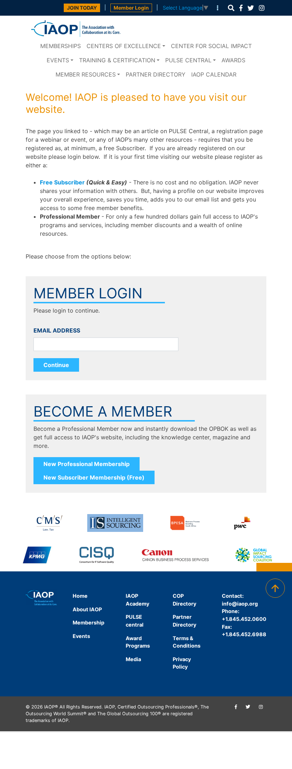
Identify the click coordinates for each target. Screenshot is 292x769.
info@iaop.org (240, 604)
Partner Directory (156, 74)
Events (58, 60)
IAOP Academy (137, 600)
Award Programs (138, 642)
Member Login (131, 8)
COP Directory (184, 600)
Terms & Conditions (186, 642)
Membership (88, 622)
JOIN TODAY (82, 8)
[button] (231, 8)
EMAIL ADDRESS (56, 330)
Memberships (60, 45)
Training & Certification (117, 60)
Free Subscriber (62, 182)
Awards (233, 60)
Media (133, 659)
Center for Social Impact (211, 45)
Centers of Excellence (124, 45)
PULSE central (188, 60)
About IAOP (87, 609)
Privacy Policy (182, 663)
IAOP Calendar (213, 74)
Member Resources (86, 74)
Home (80, 596)
